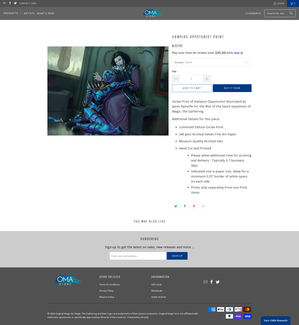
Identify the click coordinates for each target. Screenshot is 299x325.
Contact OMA (28, 3)
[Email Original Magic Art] (4, 3)
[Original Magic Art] (151, 13)
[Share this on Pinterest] (194, 206)
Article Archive (158, 296)
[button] (12, 13)
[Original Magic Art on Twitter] (15, 3)
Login (280, 3)
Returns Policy (106, 296)
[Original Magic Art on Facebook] (9, 3)
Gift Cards (156, 284)
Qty (174, 71)
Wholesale (156, 290)
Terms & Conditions (109, 284)
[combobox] (280, 13)
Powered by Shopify (138, 317)
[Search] (291, 13)
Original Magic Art (64, 313)
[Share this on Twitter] (176, 206)
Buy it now (232, 88)
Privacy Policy (106, 290)
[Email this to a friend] (203, 206)
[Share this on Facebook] (185, 206)
